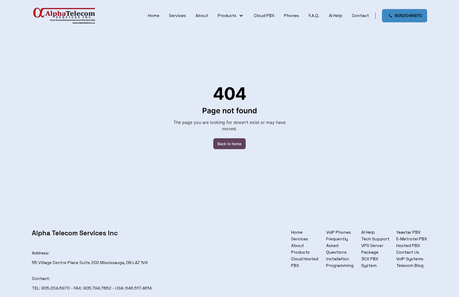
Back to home (229, 143)
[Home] (64, 15)
